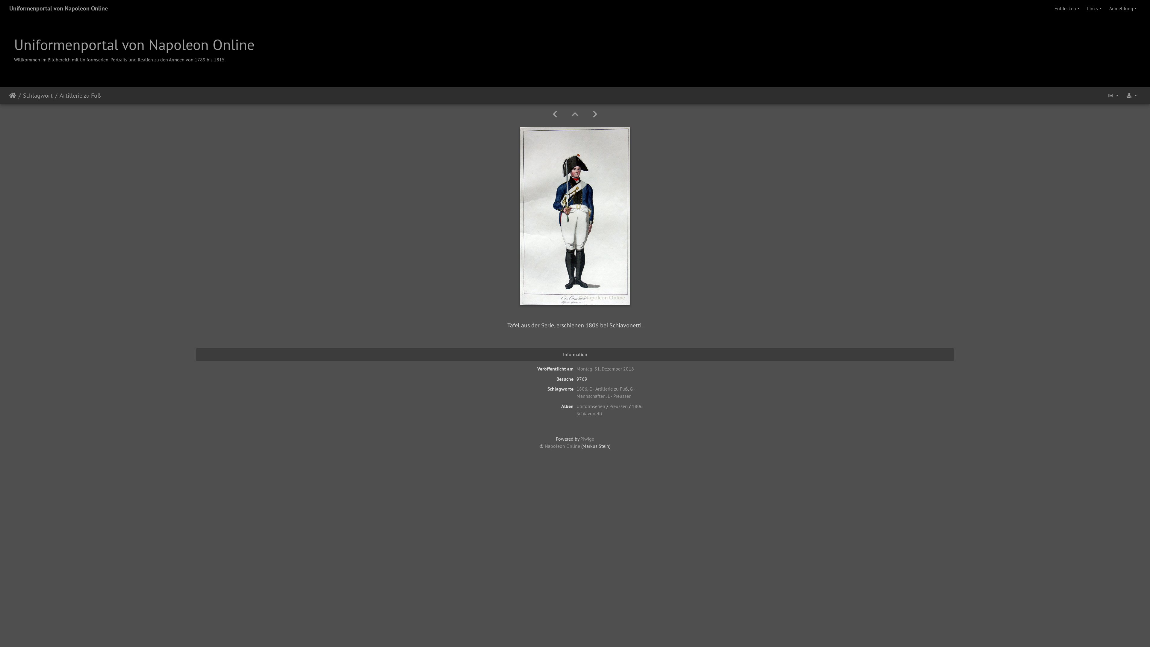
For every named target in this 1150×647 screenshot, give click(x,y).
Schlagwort (38, 95)
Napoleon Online (562, 446)
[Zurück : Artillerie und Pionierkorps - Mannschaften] (555, 114)
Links (1092, 8)
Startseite (12, 95)
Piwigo (587, 439)
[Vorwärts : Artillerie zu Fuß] (595, 114)
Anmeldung (1121, 8)
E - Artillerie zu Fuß (608, 389)
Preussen (618, 406)
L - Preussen (620, 396)
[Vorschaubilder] (575, 114)
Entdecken (1065, 8)
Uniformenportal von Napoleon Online (58, 8)
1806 (581, 389)
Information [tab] (575, 354)
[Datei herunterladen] (1131, 96)
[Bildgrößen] (1113, 96)
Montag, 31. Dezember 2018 (605, 369)
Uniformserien (590, 406)
